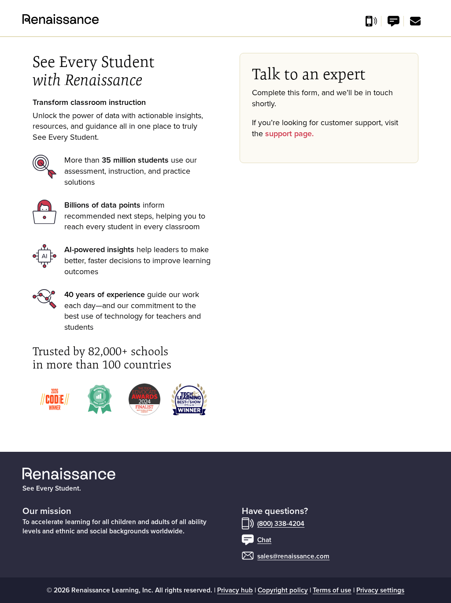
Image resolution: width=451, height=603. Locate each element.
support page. (289, 133)
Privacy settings (380, 590)
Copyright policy (283, 590)
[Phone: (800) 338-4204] (371, 21)
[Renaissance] (27, 19)
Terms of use (332, 590)
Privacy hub (235, 590)
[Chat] (393, 21)
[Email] (415, 21)
